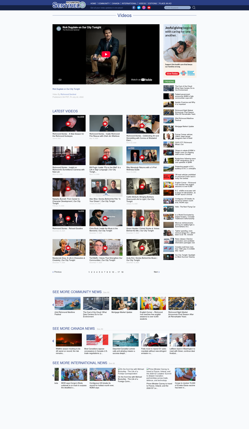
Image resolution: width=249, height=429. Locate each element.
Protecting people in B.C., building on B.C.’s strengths (185, 167)
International (129, 3)
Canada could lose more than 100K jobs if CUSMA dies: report (185, 249)
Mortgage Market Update (184, 126)
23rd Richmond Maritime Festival (184, 119)
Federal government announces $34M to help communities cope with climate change (184, 97)
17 (119, 272)
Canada (116, 3)
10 (113, 272)
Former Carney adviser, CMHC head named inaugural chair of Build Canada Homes (184, 137)
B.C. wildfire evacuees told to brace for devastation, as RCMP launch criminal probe (185, 193)
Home (94, 3)
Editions (152, 3)
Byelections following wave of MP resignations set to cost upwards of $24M (185, 160)
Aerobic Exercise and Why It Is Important (185, 103)
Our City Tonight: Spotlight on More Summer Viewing (185, 256)
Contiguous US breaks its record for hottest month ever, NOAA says (185, 200)
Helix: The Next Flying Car (185, 206)
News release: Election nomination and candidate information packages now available (185, 242)
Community (104, 3)
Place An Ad (165, 3)
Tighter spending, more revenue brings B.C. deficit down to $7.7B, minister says (185, 234)
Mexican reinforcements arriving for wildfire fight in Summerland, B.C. (184, 224)
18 (122, 272)
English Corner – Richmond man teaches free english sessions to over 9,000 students (185, 185)
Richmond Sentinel (68, 94)
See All (106, 292)
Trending (169, 81)
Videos (142, 3)
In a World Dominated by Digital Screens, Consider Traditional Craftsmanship (184, 216)
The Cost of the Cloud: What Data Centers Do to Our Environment (184, 88)
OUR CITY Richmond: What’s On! (183, 143)
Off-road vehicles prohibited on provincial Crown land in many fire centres (185, 176)
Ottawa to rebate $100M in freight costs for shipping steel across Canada (185, 152)
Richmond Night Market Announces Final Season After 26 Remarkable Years (185, 112)
